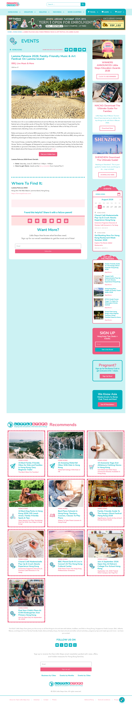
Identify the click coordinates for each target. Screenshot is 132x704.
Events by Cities (84, 675)
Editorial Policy (89, 700)
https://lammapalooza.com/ (21, 193)
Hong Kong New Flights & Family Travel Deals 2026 (113, 290)
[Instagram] (75, 645)
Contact (45, 700)
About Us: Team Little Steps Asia (19, 700)
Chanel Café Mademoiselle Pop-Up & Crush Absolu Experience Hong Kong (113, 279)
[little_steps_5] (66, 22)
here (53, 149)
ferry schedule (45, 166)
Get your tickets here (48, 154)
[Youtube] (66, 645)
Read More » (108, 272)
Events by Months (67, 675)
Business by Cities (49, 675)
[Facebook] (57, 645)
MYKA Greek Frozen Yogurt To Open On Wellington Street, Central (112, 302)
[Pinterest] (70, 645)
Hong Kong (17, 32)
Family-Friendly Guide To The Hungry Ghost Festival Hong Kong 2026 (112, 267)
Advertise (36, 700)
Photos (54, 700)
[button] (66, 49)
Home (10, 32)
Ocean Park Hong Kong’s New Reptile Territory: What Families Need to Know (113, 314)
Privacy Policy (118, 700)
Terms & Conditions (104, 700)
